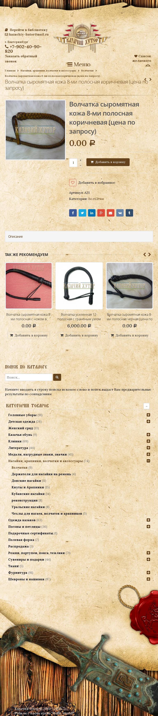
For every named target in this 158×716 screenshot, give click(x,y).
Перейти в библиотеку (28, 30)
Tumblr (129, 213)
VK (120, 213)
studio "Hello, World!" (57, 713)
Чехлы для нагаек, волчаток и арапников (47, 513)
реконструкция (25, 500)
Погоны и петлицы (24, 527)
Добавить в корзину (110, 162)
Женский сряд (20, 428)
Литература (18, 448)
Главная (10, 70)
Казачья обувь (20, 435)
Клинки (15, 441)
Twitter (82, 213)
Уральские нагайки (28, 507)
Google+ (101, 213)
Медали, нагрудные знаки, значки (37, 454)
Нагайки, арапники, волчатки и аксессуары (48, 70)
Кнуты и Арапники (28, 487)
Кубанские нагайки (28, 494)
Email (110, 213)
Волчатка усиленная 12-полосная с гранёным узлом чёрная (28, 319)
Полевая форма (21, 540)
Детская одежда (21, 421)
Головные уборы (22, 415)
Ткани (13, 566)
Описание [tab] (15, 236)
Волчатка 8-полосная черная (130, 314)
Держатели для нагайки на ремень (41, 474)
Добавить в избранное (96, 182)
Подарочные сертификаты (30, 533)
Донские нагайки (26, 481)
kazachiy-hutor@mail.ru (29, 34)
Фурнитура (17, 573)
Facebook (73, 213)
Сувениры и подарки (26, 559)
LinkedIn (92, 213)
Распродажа (18, 546)
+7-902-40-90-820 (23, 49)
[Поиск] (57, 377)
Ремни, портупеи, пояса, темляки (36, 553)
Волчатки (87, 70)
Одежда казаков (22, 520)
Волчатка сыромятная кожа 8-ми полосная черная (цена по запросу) (79, 319)
